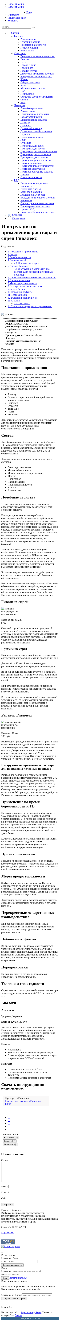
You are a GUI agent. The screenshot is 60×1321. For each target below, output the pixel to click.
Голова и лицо (28, 65)
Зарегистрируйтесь (31, 1312)
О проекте (13, 14)
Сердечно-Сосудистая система (37, 212)
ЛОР (23, 140)
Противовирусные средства (35, 160)
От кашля (25, 142)
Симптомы (20, 53)
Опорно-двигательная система (37, 203)
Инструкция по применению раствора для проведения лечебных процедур (33, 271)
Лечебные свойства (19, 257)
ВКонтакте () (11, 1137)
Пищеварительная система (35, 206)
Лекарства (19, 105)
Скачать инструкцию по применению (30, 306)
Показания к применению (23, 251)
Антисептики (27, 111)
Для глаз (25, 122)
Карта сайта (7, 1232)
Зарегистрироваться (12, 1265)
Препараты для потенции (34, 157)
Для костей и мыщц (31, 128)
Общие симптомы (30, 82)
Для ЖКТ (25, 125)
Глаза (23, 62)
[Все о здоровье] (10, 1246)
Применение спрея (26, 263)
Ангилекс (22, 303)
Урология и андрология (33, 44)
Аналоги (14, 300)
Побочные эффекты (20, 292)
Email (5, 1192)
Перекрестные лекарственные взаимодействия (25, 287)
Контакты (13, 20)
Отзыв (4, 1160)
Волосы (24, 59)
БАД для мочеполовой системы (37, 197)
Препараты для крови (32, 145)
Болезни (18, 36)
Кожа (23, 85)
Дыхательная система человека (37, 73)
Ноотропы (26, 200)
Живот (24, 79)
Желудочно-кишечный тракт (36, 76)
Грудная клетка (28, 70)
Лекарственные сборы (32, 194)
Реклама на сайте (17, 17)
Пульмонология (29, 47)
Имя (4, 1186)
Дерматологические (31, 116)
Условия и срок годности (23, 297)
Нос (22, 91)
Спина (24, 99)
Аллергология (28, 39)
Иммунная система (30, 189)
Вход (29, 12)
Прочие (24, 174)
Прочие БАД (27, 209)
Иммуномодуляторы (31, 137)
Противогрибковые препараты (37, 166)
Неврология (27, 50)
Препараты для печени (32, 148)
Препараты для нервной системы (38, 151)
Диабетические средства (33, 119)
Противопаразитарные (32, 168)
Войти (18, 1315)
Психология (27, 93)
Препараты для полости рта (35, 154)
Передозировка (17, 294)
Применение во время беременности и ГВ (32, 277)
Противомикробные (31, 163)
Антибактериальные (31, 108)
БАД (16, 180)
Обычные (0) (10, 1144)
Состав (12, 254)
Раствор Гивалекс (18, 266)
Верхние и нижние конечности (37, 56)
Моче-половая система (32, 88)
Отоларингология (30, 42)
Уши (22, 102)
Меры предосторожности (22, 283)
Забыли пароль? (18, 1277)
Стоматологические (31, 177)
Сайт (4, 1198)
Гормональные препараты (34, 114)
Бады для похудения (31, 191)
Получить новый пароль (14, 1298)
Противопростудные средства (36, 171)
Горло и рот (26, 67)
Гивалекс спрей (17, 260)
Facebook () (9, 1141)
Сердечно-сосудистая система (36, 96)
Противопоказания (19, 280)
